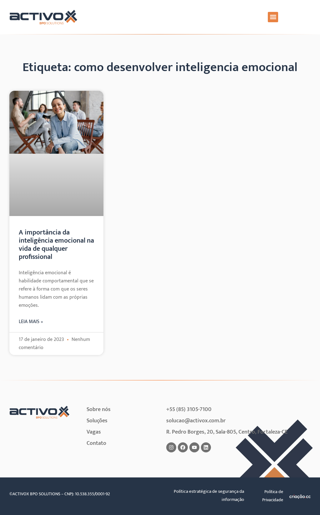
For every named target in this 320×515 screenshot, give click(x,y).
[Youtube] (194, 447)
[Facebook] (183, 447)
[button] (273, 17)
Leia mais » (31, 322)
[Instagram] (171, 447)
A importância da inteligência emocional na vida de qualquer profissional (56, 245)
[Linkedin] (206, 447)
